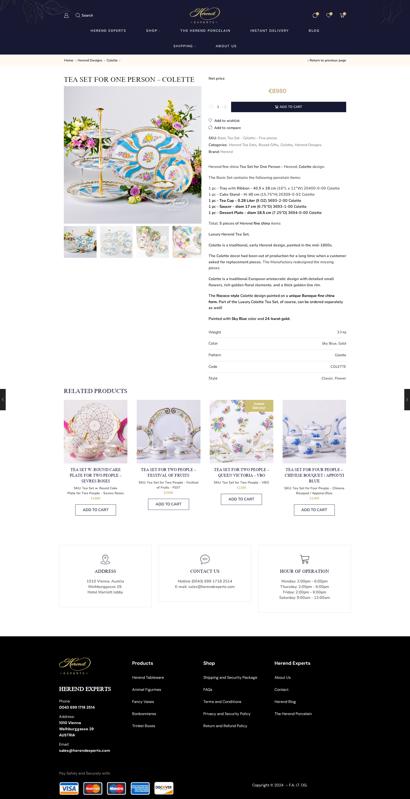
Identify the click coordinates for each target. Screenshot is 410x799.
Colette (112, 60)
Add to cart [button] (96, 510)
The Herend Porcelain (205, 30)
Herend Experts (108, 30)
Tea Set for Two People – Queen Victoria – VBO (241, 473)
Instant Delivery (269, 30)
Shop (152, 30)
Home (68, 60)
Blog (314, 30)
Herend (226, 151)
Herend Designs (90, 60)
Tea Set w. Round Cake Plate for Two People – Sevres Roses (95, 475)
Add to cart (291, 107)
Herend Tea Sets (242, 144)
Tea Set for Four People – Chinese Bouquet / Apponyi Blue (314, 475)
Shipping (183, 46)
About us (226, 46)
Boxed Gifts (268, 144)
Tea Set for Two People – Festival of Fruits (168, 473)
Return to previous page (328, 60)
